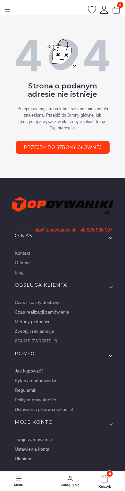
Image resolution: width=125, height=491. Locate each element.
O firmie (23, 262)
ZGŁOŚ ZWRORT (34, 340)
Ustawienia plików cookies (42, 409)
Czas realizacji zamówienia (42, 312)
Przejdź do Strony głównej (63, 147)
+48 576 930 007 (95, 230)
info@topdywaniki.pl (54, 230)
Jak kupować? (29, 370)
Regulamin (26, 390)
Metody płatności (32, 321)
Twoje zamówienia (33, 439)
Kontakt (22, 253)
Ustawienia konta (32, 449)
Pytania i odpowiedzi (35, 380)
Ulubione (24, 458)
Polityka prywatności (35, 399)
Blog (19, 272)
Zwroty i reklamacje (34, 331)
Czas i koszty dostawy (37, 302)
